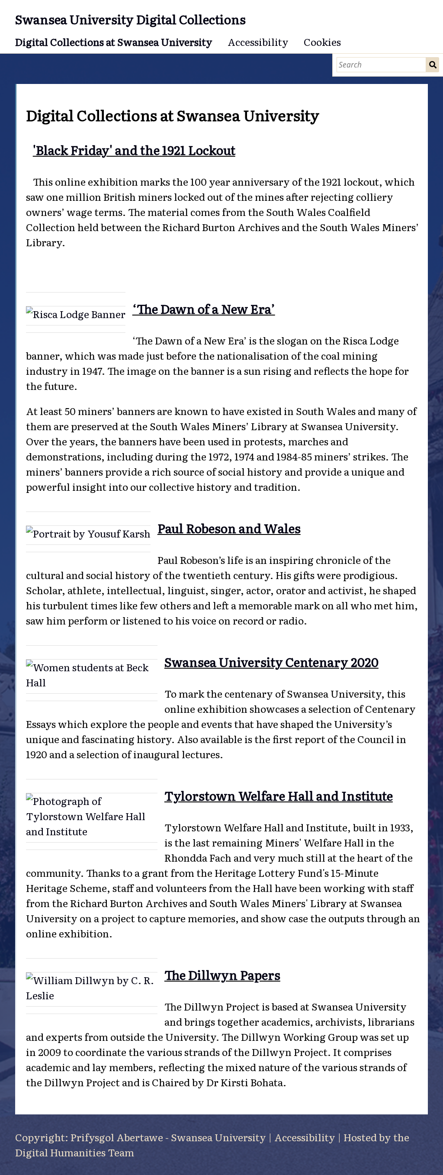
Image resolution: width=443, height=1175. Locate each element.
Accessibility (258, 41)
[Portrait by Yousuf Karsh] (88, 535)
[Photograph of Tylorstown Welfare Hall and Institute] (91, 817)
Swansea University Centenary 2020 (271, 661)
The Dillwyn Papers (222, 974)
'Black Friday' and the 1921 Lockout (134, 149)
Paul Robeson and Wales (229, 527)
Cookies (322, 41)
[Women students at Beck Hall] (91, 676)
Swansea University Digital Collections (130, 19)
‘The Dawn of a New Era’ (203, 308)
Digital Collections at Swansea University (113, 41)
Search (432, 64)
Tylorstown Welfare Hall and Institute (278, 795)
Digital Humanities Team (74, 1152)
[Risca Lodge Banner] (75, 315)
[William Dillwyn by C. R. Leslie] (91, 989)
